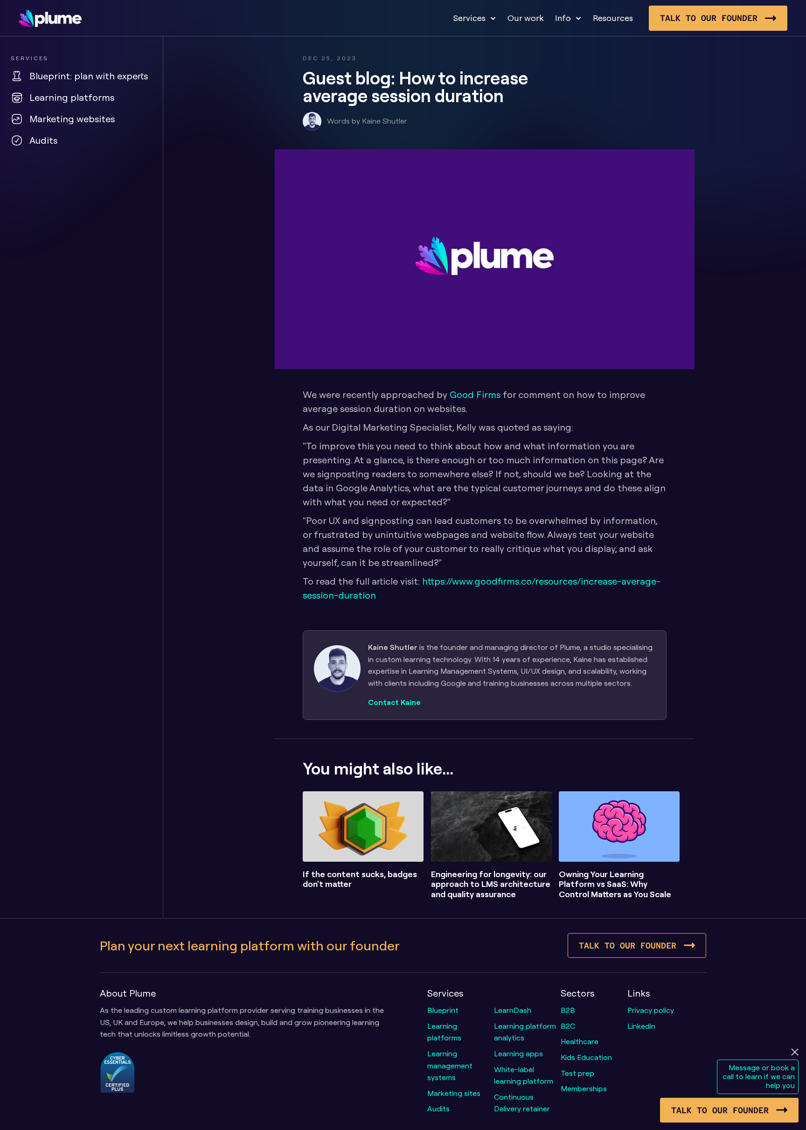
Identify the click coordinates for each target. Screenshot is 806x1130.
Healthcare (579, 1041)
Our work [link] (525, 18)
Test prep (577, 1073)
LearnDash (512, 1010)
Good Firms (475, 394)
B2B (568, 1010)
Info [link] (563, 18)
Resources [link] (613, 18)
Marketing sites (453, 1093)
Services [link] (469, 18)
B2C (568, 1026)
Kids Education (586, 1057)
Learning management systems (450, 1065)
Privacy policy (650, 1010)
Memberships (584, 1088)
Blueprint (443, 1010)
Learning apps (518, 1053)
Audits (438, 1108)
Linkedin (641, 1026)
